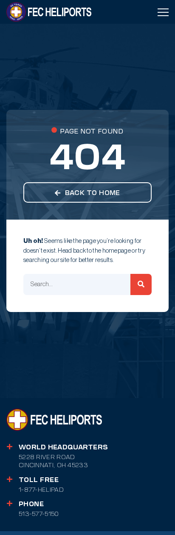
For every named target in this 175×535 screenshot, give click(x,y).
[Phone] (9, 503)
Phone (31, 504)
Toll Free (39, 480)
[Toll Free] (9, 479)
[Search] (141, 284)
